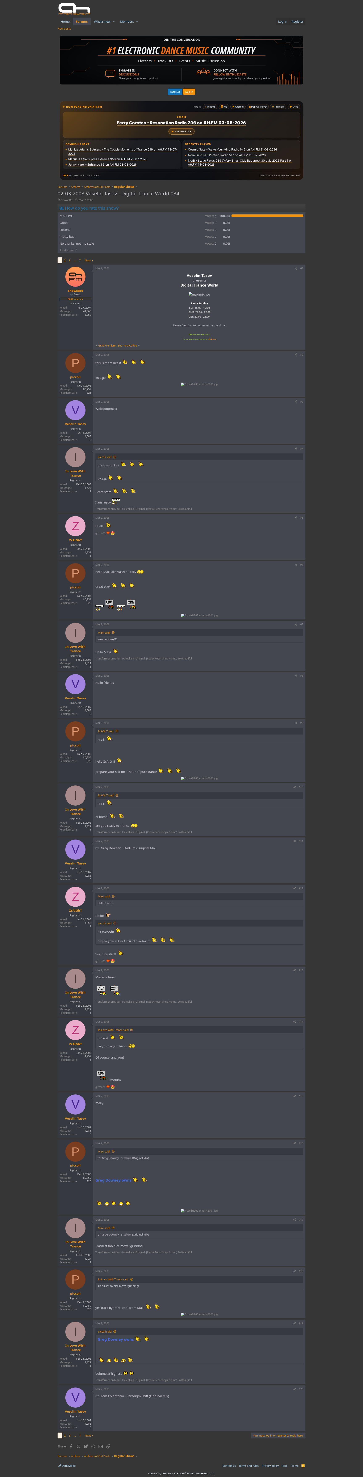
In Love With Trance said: (113, 1030)
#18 (301, 1271)
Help (285, 1466)
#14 (301, 1021)
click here (212, 339)
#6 (301, 565)
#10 (301, 787)
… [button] (75, 260)
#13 (301, 970)
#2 (301, 354)
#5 (301, 517)
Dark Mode (68, 1466)
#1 (301, 268)
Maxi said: (104, 633)
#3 (301, 402)
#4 (301, 448)
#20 (301, 1389)
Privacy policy (270, 1466)
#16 (301, 1143)
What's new (102, 21)
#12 (301, 888)
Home (65, 21)
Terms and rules (249, 1466)
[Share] (296, 268)
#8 (301, 675)
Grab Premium (107, 345)
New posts (64, 28)
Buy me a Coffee (127, 345)
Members (127, 21)
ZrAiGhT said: (106, 731)
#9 (301, 723)
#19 (301, 1323)
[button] (114, 21)
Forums (82, 21)
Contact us (229, 1466)
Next (88, 260)
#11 (301, 841)
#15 (301, 1096)
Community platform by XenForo (181, 1473)
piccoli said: (105, 457)
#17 (301, 1219)
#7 (301, 624)
